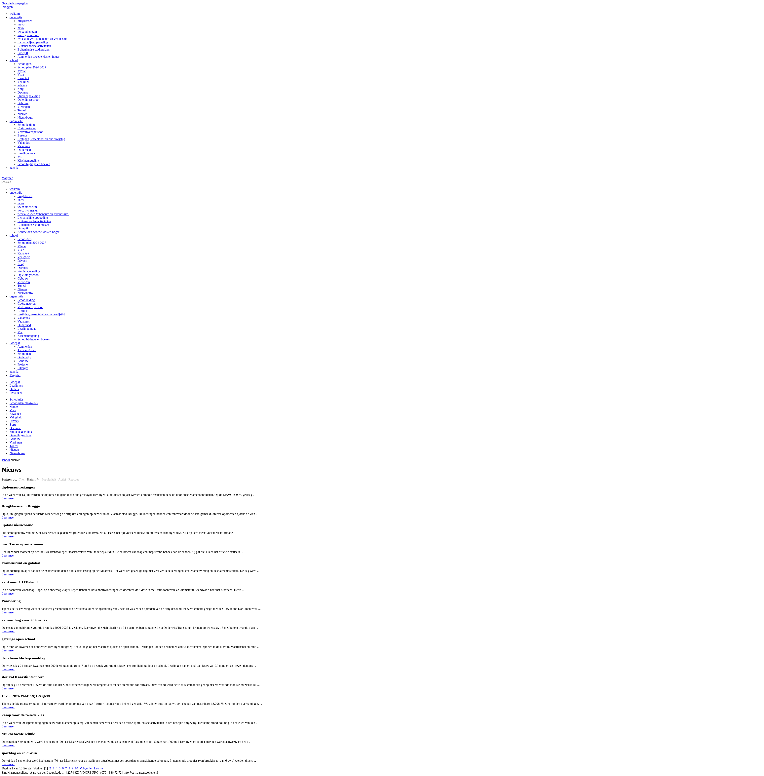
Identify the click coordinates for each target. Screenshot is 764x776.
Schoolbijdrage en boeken (34, 339)
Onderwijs (24, 357)
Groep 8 (23, 228)
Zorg (21, 264)
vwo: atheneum (27, 207)
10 (76, 768)
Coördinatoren (27, 303)
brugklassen (25, 196)
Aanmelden (25, 346)
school (14, 235)
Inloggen (7, 7)
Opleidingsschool (28, 275)
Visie (21, 250)
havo (21, 203)
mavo (21, 199)
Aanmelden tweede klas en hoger (38, 232)
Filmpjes (23, 368)
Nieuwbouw (25, 292)
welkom (15, 189)
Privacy (22, 260)
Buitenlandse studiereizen (34, 224)
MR (20, 332)
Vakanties (24, 318)
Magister (7, 178)
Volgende (86, 768)
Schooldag (24, 353)
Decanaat (23, 267)
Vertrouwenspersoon (30, 307)
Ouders (14, 389)
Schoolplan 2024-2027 (32, 242)
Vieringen (24, 282)
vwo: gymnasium (28, 210)
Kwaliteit (23, 253)
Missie (22, 246)
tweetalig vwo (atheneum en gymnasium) (43, 214)
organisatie (16, 296)
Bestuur (22, 310)
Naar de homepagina (15, 3)
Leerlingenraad (27, 328)
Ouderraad (24, 325)
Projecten (23, 364)
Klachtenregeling (28, 335)
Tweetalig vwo (27, 350)
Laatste (98, 768)
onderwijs (16, 192)
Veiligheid (24, 257)
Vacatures (24, 321)
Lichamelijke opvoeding (33, 217)
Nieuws (22, 289)
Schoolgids (24, 239)
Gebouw (23, 278)
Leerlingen (16, 385)
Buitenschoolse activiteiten (34, 221)
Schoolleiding (26, 300)
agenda (14, 371)
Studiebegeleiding (29, 271)
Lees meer (8, 498)
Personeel (16, 392)
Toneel (22, 285)
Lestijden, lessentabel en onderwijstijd (41, 314)
